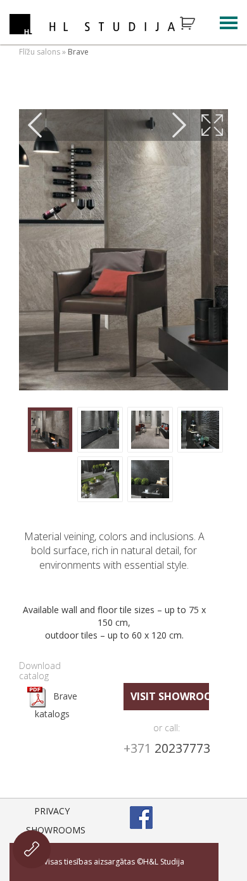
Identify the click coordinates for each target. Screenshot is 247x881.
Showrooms (56, 830)
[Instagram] (174, 817)
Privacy (52, 811)
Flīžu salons (39, 51)
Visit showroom (169, 696)
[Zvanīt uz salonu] (32, 849)
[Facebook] (141, 817)
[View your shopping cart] (196, 23)
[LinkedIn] (207, 817)
